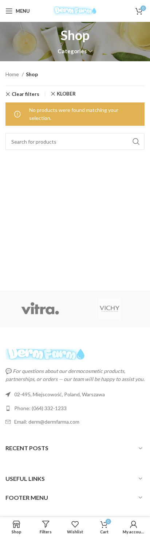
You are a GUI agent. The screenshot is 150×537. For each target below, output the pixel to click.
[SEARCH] (136, 141)
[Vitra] (40, 309)
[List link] (75, 408)
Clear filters (25, 94)
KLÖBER (66, 94)
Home (12, 74)
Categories (72, 51)
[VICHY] (109, 309)
